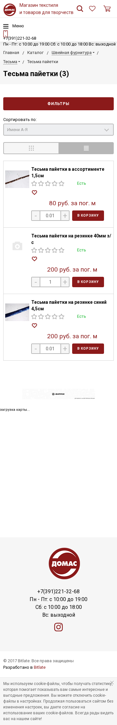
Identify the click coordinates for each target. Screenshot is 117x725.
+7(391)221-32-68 (19, 38)
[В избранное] (35, 193)
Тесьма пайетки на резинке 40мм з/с (71, 239)
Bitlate (40, 667)
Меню (17, 25)
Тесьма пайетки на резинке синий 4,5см (69, 305)
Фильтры (58, 103)
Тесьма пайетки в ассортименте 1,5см (67, 172)
